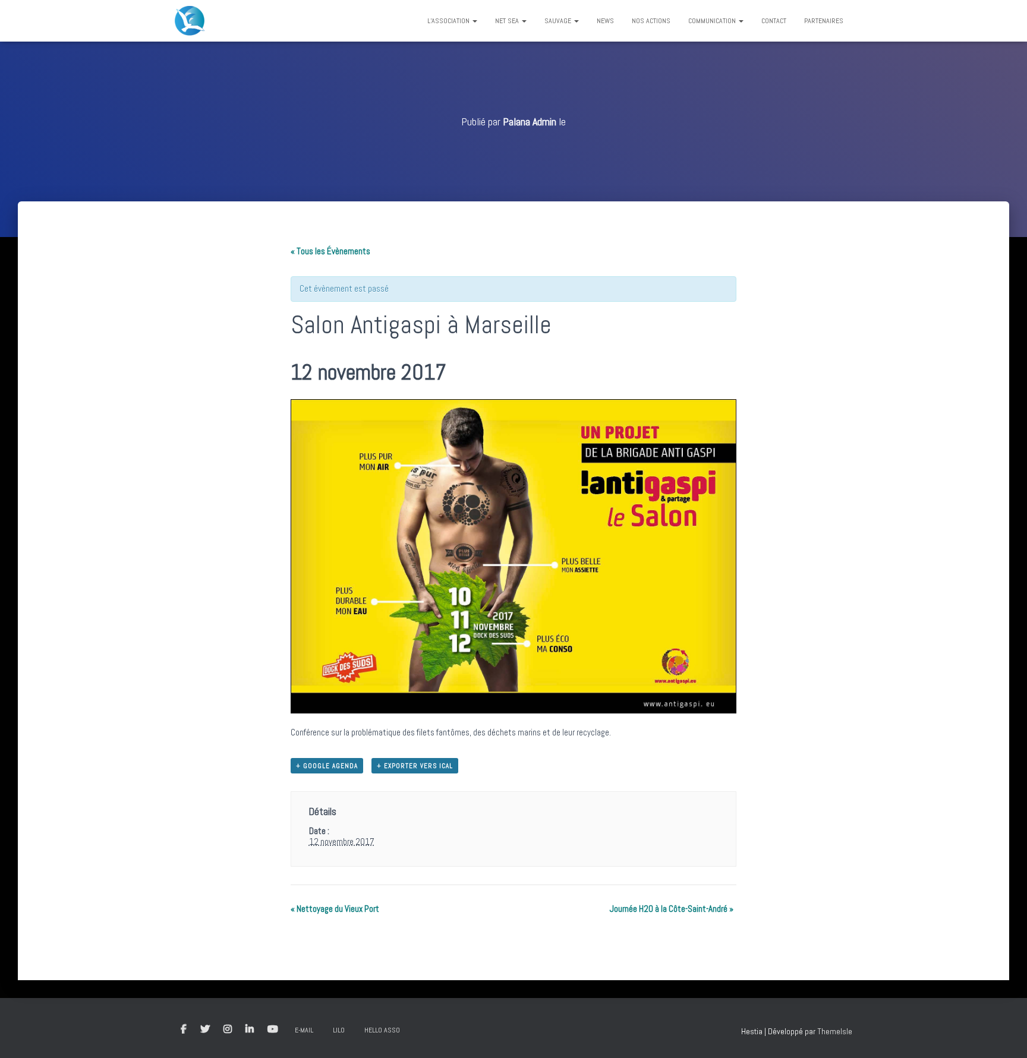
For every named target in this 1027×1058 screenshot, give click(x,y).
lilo (339, 1030)
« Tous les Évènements (330, 251)
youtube (273, 1029)
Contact (773, 21)
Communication (713, 21)
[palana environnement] (189, 21)
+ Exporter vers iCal (415, 766)
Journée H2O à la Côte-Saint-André (671, 908)
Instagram (228, 1029)
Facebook (184, 1029)
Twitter (205, 1029)
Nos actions (651, 21)
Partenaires (823, 21)
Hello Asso (382, 1030)
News (605, 21)
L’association (449, 21)
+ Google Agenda (327, 766)
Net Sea (508, 21)
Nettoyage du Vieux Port (335, 908)
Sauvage (558, 21)
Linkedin (250, 1029)
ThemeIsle (834, 1031)
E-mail (304, 1030)
